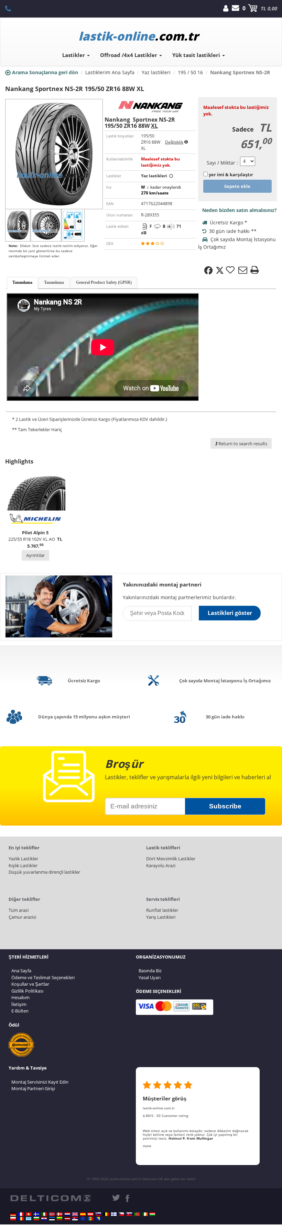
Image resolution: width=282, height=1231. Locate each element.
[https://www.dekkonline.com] (52, 1214)
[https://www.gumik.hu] (152, 1214)
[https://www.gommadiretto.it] (44, 1214)
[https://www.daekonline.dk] (59, 1214)
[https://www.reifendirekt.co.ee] (52, 1218)
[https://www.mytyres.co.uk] (75, 1214)
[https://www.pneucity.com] (137, 1214)
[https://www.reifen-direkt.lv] (67, 1218)
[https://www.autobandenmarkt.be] (106, 1214)
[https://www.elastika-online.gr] (28, 1218)
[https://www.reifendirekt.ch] (28, 1214)
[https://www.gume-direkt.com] (98, 1214)
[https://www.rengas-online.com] (114, 1214)
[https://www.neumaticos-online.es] (83, 1214)
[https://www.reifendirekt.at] (90, 1214)
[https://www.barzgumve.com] (36, 1218)
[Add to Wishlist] (231, 270)
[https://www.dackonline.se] (36, 1214)
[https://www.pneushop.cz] (121, 1214)
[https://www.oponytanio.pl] (13, 1218)
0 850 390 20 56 (12, 8)
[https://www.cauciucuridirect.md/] (90, 1218)
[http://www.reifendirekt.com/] (83, 1218)
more (147, 1145)
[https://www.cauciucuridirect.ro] (21, 1218)
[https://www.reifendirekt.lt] (59, 1218)
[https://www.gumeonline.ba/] (98, 1218)
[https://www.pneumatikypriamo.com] (129, 1214)
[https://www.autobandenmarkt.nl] (67, 1214)
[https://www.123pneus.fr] (21, 1214)
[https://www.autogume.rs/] (75, 1218)
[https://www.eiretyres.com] (145, 1214)
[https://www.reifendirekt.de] (13, 1214)
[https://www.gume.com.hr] (44, 1218)
